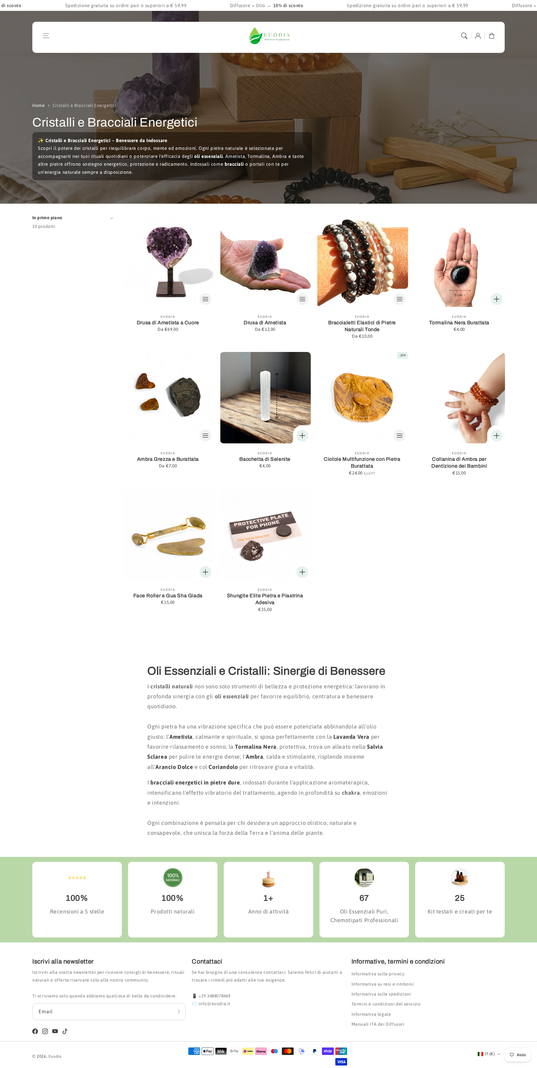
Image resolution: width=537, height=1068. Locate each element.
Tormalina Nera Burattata (459, 322)
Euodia (55, 1056)
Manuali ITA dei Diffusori (378, 1024)
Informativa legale (371, 1014)
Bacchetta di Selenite (265, 459)
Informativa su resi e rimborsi (382, 984)
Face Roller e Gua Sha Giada (168, 595)
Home (38, 105)
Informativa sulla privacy (378, 973)
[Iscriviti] (179, 1011)
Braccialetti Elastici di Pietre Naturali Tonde (362, 326)
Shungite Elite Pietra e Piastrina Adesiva (265, 599)
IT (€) (490, 1054)
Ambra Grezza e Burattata (168, 459)
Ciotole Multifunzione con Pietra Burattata (362, 462)
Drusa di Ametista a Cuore (168, 322)
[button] (46, 36)
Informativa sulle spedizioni (381, 994)
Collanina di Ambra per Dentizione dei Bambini (459, 462)
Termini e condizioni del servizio (386, 1003)
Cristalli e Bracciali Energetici (84, 105)
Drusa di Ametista (265, 322)
